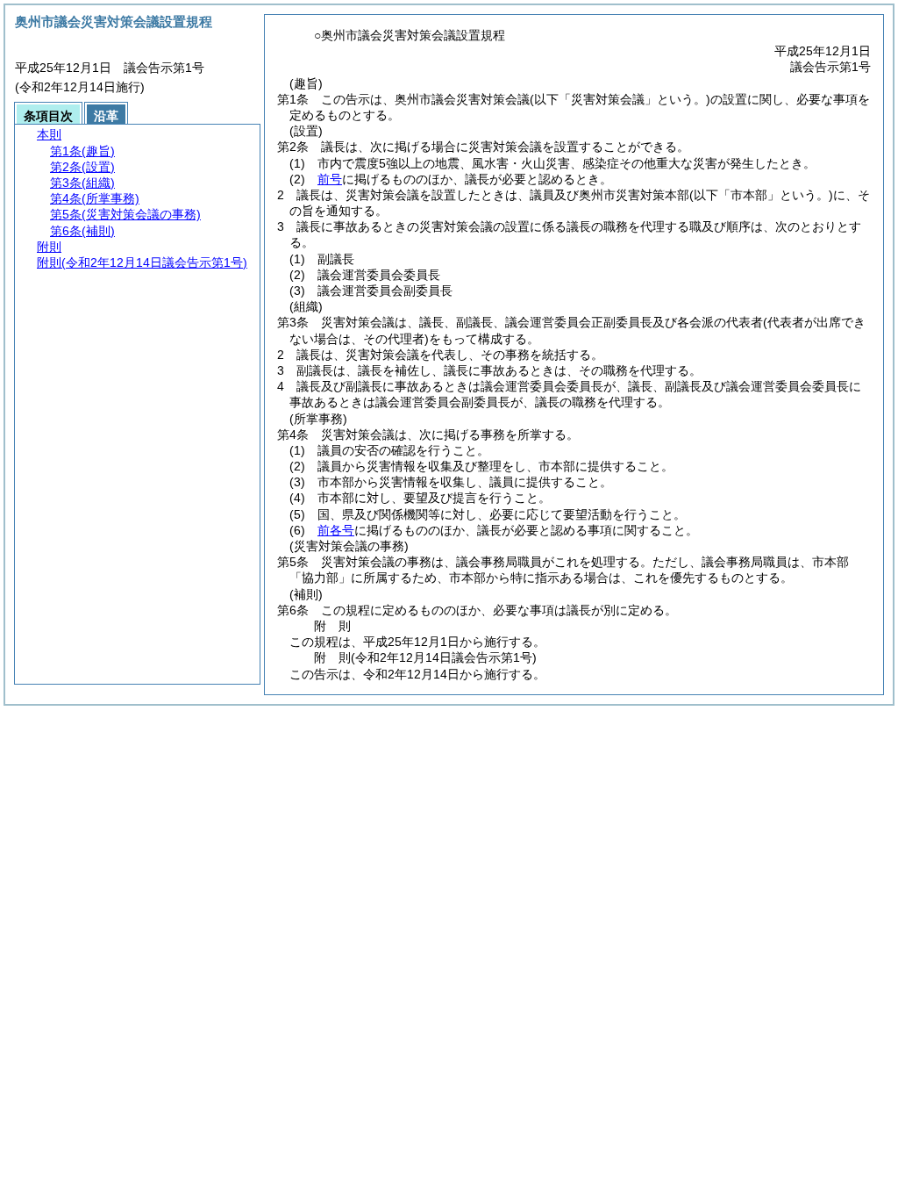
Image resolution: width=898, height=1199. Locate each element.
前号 (329, 179)
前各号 (335, 530)
